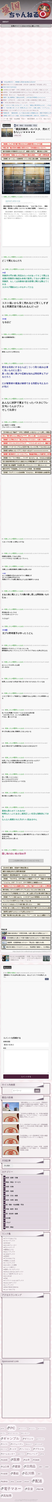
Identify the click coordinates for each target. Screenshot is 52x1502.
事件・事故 (9, 1227)
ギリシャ (29, 1438)
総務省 (5, 1481)
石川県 (29, 1473)
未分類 (8, 1218)
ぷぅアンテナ (9, 1285)
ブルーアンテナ (10, 1241)
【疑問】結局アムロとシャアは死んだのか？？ (18, 912)
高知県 (7, 1495)
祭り (40, 1474)
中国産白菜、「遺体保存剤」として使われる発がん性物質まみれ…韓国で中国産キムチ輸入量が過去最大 (27, 113)
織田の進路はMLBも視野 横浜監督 (14, 871)
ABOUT (5, 22)
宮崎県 (37, 1460)
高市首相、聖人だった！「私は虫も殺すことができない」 (19, 95)
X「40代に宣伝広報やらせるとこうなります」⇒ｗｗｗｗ (19, 102)
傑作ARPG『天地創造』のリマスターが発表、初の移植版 (22, 469)
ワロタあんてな (10, 1258)
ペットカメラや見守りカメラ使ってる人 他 (17, 901)
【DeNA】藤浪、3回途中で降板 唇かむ (16, 868)
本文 (4, 1048)
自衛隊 (20, 1481)
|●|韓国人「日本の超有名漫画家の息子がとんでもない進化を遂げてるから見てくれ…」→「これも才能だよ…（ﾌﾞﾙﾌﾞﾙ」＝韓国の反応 (27, 92)
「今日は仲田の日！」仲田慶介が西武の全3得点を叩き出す (19, 82)
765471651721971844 (9, 87)
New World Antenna (11, 1287)
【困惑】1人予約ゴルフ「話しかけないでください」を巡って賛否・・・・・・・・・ (27, 439)
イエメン (32, 1428)
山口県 (6, 1466)
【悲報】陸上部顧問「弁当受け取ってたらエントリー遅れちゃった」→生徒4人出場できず (27, 465)
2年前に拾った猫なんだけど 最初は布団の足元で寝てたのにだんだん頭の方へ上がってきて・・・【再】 (27, 908)
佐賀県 (5, 1460)
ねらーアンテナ (10, 1252)
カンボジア (25, 1433)
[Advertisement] (26, 53)
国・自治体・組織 (12, 1213)
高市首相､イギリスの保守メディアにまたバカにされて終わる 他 (20, 110)
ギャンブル (11, 1438)
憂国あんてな (9, 1249)
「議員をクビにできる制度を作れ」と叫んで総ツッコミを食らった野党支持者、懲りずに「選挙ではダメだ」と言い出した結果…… (27, 886)
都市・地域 (9, 1191)
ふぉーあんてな (10, 1289)
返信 (47, 979)
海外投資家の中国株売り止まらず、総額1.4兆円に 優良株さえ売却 (25, 151)
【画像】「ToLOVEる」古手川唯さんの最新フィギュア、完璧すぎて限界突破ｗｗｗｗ (27, 879)
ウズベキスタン (14, 1433)
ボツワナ (21, 1454)
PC (12, 1428)
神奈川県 (18, 135)
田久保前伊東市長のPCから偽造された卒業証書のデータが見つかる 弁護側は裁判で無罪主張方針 (27, 461)
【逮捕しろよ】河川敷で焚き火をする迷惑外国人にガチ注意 (22, 144)
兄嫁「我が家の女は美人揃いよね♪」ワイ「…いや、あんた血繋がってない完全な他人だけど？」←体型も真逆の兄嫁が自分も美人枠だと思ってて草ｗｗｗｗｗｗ (27, 915)
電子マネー (12, 1489)
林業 (47, 1467)
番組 (16, 1473)
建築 (17, 1466)
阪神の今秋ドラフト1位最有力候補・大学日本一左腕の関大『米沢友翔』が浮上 (25, 84)
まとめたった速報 (11, 1265)
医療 (16, 1459)
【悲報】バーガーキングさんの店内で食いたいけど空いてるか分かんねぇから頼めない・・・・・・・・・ (27, 447)
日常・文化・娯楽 (12, 1195)
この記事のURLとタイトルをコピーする (26, 860)
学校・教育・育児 (12, 1209)
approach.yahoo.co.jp (13, 201)
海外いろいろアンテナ (12, 1269)
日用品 (31, 1466)
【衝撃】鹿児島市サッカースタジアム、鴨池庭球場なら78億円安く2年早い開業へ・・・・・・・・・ (27, 454)
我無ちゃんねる (10, 1261)
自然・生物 (9, 1186)
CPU (3, 1428)
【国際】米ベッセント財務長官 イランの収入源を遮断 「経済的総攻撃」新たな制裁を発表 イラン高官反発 (27, 159)
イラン (4, 1433)
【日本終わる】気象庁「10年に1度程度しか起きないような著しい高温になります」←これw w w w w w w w (27, 89)
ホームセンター (8, 1454)
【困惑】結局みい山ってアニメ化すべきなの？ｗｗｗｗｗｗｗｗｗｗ (25, 450)
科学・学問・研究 (12, 1200)
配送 (38, 1481)
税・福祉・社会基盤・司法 (26, 125)
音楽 (30, 1488)
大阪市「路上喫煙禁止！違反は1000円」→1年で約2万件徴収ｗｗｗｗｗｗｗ (24, 97)
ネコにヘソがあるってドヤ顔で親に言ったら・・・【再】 (22, 904)
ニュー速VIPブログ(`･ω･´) (13, 1274)
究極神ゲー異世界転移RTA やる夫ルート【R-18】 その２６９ (24, 875)
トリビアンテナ (10, 1263)
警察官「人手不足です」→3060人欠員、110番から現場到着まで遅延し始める (24, 100)
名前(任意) (6, 1041)
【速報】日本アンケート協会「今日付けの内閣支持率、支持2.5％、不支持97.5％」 (26, 115)
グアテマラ (40, 1439)
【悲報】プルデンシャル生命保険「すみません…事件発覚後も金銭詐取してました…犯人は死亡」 (27, 472)
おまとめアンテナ (11, 1283)
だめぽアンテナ (10, 1254)
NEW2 (7, 1256)
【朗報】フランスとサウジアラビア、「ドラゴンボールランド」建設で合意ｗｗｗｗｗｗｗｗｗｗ (27, 443)
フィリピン (25, 1449)
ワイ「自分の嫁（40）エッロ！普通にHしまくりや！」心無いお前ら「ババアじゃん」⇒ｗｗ (27, 107)
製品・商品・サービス (13, 1182)
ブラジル (39, 1449)
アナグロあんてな (11, 1238)
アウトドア (22, 1428)
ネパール (4, 1449)
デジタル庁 (39, 1444)
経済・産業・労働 (12, 1178)
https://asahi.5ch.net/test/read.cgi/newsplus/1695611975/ (32, 951)
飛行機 (40, 1489)
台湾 (27, 1460)
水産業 (5, 1474)
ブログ (8, 1222)
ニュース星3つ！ (10, 1267)
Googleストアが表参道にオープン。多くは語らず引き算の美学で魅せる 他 (27, 893)
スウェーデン (17, 1444)
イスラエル (42, 1428)
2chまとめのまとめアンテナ (14, 1272)
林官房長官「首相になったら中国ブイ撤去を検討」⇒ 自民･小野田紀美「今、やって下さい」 (27, 155)
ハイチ (14, 1449)
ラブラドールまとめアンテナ (14, 1280)
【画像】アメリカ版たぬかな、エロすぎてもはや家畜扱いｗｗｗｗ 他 (26, 897)
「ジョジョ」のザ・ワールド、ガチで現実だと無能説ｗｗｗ (22, 882)
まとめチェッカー (11, 1245)
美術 (12, 1481)
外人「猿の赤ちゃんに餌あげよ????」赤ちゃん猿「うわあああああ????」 (27, 436)
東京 (41, 1467)
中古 (42, 1454)
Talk (6, 1278)
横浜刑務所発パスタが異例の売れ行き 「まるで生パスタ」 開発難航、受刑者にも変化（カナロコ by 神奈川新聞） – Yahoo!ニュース (25, 207)
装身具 (27, 1481)
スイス (5, 1444)
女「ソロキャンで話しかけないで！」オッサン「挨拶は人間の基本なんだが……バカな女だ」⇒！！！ (27, 105)
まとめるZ (8, 1276)
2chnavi (7, 1243)
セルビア (29, 1444)
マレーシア (33, 1454)
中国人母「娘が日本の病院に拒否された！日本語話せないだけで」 (25, 148)
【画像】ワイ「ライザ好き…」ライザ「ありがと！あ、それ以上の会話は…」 (27, 458)
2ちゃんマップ (10, 1247)
